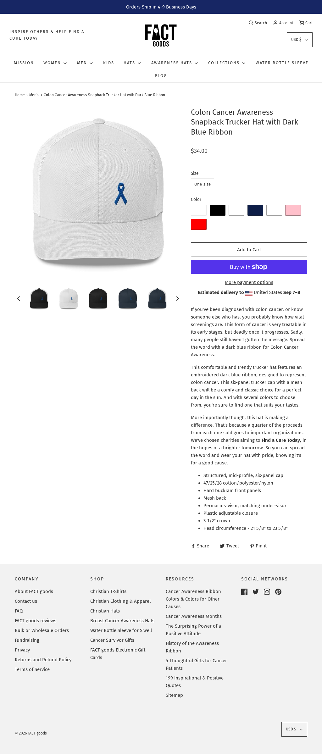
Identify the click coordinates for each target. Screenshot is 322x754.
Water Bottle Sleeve (282, 62)
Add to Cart (249, 249)
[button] (300, 39)
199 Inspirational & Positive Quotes (195, 681)
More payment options (249, 282)
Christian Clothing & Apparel (120, 601)
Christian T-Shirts (108, 591)
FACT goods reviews (35, 621)
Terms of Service (32, 669)
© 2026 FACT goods (31, 733)
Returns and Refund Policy (43, 660)
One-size (202, 184)
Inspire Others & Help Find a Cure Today (46, 35)
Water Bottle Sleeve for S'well (121, 630)
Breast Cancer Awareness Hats (122, 621)
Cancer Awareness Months (194, 616)
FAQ (19, 611)
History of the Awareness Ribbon (192, 647)
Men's (34, 95)
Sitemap (174, 695)
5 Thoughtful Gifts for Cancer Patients (196, 664)
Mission (24, 62)
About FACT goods (34, 591)
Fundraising (27, 640)
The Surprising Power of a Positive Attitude (193, 629)
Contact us (26, 601)
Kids (108, 62)
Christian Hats (105, 611)
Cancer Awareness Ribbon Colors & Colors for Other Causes (193, 599)
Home (20, 95)
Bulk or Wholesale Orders (42, 630)
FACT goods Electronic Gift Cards (117, 653)
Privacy (22, 650)
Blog (161, 75)
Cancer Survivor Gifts (112, 640)
